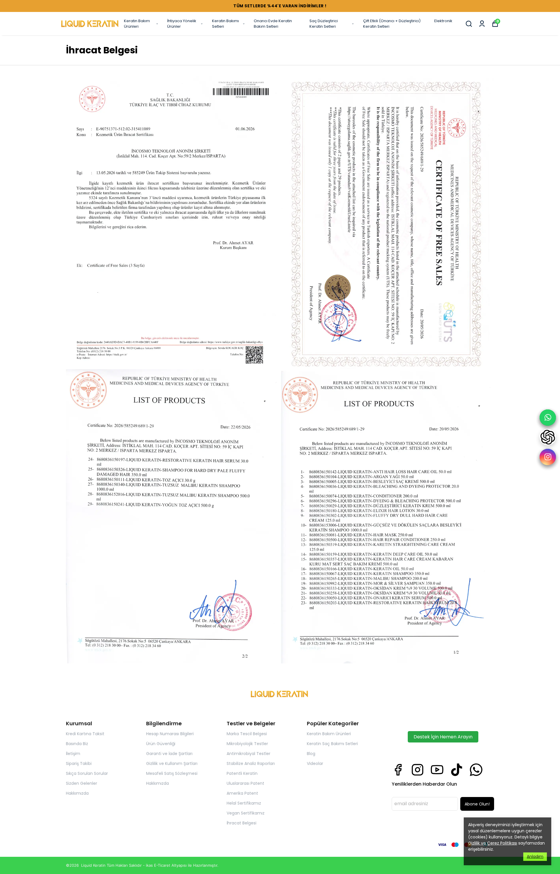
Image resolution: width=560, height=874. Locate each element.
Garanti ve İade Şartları (169, 753)
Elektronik (443, 21)
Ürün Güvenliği (160, 744)
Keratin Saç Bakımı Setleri (332, 744)
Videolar (315, 763)
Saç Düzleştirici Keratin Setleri (323, 23)
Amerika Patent (242, 793)
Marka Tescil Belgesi (247, 734)
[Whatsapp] (476, 769)
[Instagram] (417, 769)
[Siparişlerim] (482, 23)
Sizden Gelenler (81, 783)
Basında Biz (77, 744)
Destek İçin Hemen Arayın (443, 736)
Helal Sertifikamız (244, 803)
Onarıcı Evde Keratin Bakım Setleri (273, 23)
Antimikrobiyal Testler (248, 753)
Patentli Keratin (242, 773)
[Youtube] (437, 769)
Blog (311, 753)
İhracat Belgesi (241, 823)
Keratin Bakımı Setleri (225, 23)
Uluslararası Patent (245, 783)
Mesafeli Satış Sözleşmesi (171, 773)
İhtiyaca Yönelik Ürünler (181, 23)
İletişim (73, 753)
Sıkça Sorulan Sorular (87, 773)
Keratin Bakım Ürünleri (137, 23)
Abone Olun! (477, 804)
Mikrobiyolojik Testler (247, 744)
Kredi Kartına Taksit (85, 734)
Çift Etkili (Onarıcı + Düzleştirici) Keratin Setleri (392, 23)
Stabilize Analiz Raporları (251, 763)
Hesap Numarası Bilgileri (170, 734)
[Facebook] (398, 769)
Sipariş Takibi (79, 763)
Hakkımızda (77, 793)
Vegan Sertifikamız (246, 813)
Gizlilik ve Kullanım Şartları (171, 763)
